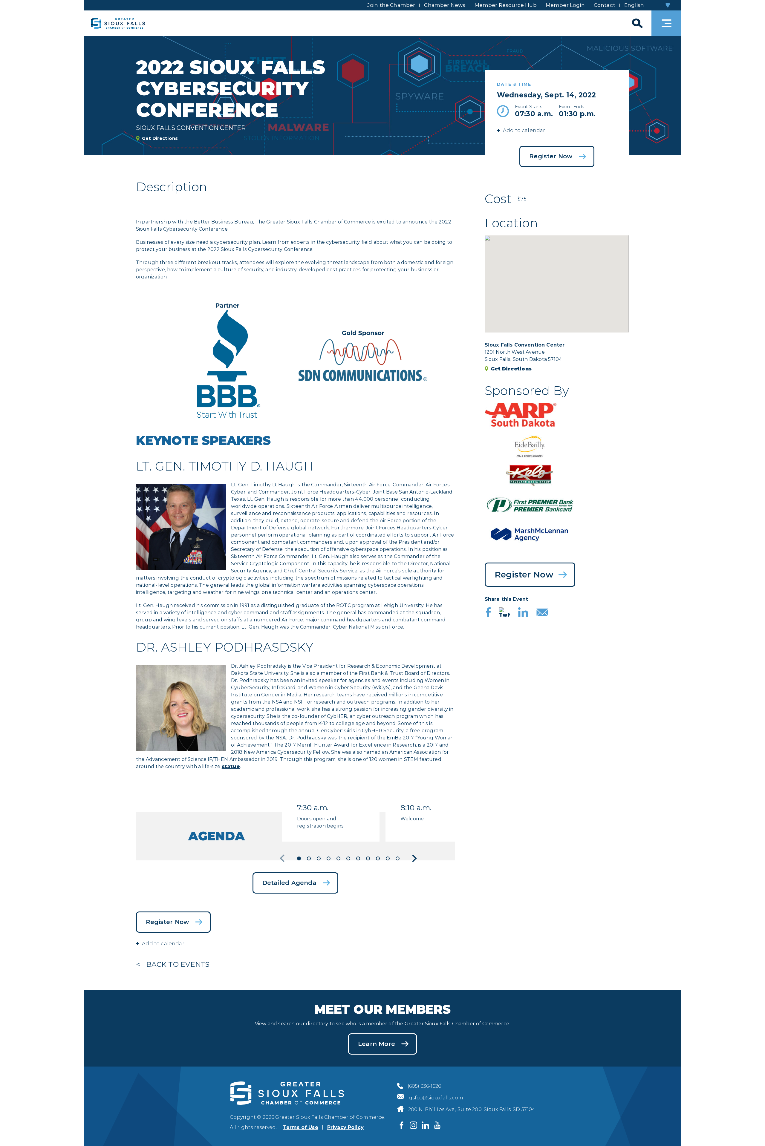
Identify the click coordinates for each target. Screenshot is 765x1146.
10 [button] (388, 858)
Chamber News (444, 5)
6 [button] (348, 858)
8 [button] (368, 858)
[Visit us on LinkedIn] (425, 1125)
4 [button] (329, 858)
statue (231, 766)
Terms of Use (300, 1127)
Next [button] (412, 858)
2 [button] (309, 858)
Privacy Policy (345, 1127)
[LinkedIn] (523, 613)
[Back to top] (750, 1131)
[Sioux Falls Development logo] (118, 23)
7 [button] (358, 858)
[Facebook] (488, 613)
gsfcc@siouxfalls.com (436, 1098)
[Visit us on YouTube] (437, 1125)
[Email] (542, 613)
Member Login (565, 5)
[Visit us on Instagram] (413, 1125)
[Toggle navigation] (666, 23)
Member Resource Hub (506, 5)
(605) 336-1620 (424, 1086)
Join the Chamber (391, 5)
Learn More (376, 1043)
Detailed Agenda (289, 882)
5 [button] (338, 858)
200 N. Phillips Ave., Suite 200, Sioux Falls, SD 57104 (472, 1109)
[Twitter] (504, 613)
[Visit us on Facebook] (401, 1125)
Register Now (550, 156)
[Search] (636, 23)
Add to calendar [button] (524, 130)
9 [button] (378, 858)
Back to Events (177, 964)
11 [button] (398, 858)
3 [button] (319, 858)
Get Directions (160, 138)
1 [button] (299, 858)
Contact (604, 5)
